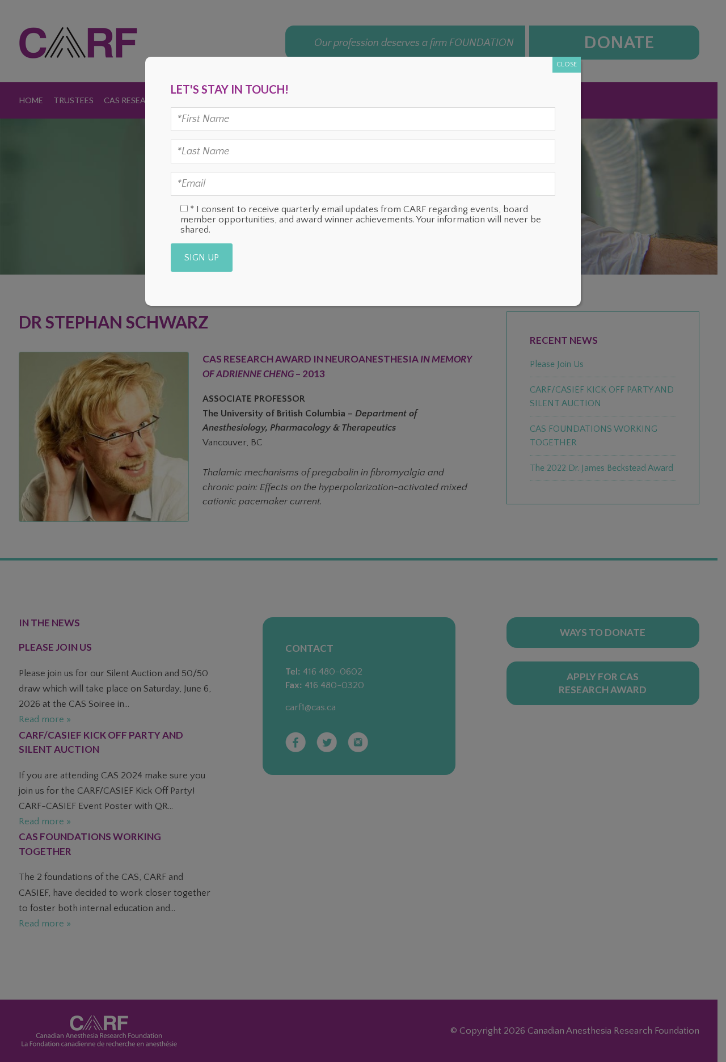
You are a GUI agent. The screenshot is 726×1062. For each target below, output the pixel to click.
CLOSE (566, 64)
